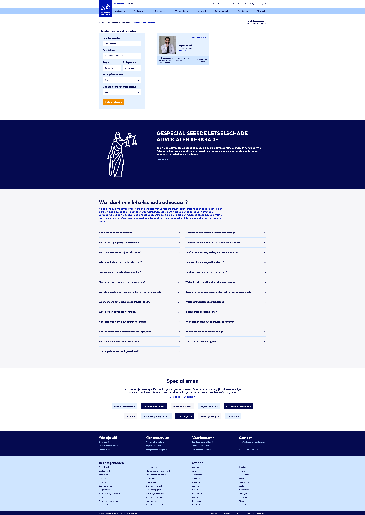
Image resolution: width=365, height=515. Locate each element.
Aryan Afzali (185, 45)
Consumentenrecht (165, 62)
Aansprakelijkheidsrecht (180, 58)
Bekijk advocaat (198, 38)
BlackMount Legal (185, 48)
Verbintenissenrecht (165, 60)
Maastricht (182, 50)
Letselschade (179, 60)
